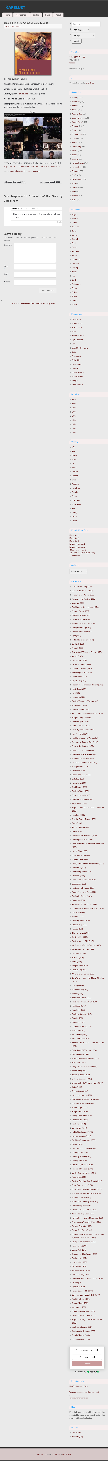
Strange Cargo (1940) (80, 1091)
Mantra (57, 1454)
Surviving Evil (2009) (80, 937)
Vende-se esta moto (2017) (82, 1327)
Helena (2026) (77, 831)
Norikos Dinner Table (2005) (82, 1291)
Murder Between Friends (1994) (84, 1173)
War (73, 192)
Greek (74, 243)
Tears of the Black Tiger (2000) (83, 1315)
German (75, 235)
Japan (30, 171)
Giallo (74, 332)
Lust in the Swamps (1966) (82, 1095)
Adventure (76, 102)
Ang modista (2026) (79, 705)
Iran (73, 508)
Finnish (74, 255)
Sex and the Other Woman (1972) (84, 1254)
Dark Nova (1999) (78, 913)
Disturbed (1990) (78, 779)
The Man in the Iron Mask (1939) (84, 835)
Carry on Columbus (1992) (82, 668)
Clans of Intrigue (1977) (81, 726)
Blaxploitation (77, 364)
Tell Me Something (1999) (81, 664)
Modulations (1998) (79, 1307)
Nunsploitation (77, 377)
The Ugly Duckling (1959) (81, 628)
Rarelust (15, 7)
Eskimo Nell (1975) (79, 1250)
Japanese (36, 171)
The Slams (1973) (78, 771)
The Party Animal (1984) (81, 921)
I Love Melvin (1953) (79, 1262)
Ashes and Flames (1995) (81, 998)
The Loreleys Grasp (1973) (82, 632)
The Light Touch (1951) (80, 791)
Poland (74, 521)
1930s (74, 432)
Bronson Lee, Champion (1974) (83, 624)
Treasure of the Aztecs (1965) (83, 595)
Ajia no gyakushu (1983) (81, 1075)
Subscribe (87, 1364)
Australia (75, 484)
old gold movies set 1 (77, 550)
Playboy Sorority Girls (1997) (83, 941)
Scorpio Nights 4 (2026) (81, 1335)
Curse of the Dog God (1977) (83, 746)
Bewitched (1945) (78, 1030)
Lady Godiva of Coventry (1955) (84, 1148)
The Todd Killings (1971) (81, 1275)
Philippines (76, 500)
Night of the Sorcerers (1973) (83, 640)
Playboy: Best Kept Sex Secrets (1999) (87, 1181)
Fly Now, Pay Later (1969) (82, 1226)
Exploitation (76, 319)
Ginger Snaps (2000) (79, 1108)
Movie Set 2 (74, 538)
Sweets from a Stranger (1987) (83, 750)
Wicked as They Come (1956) (83, 1214)
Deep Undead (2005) (79, 677)
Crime (74, 130)
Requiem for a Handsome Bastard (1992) (87, 685)
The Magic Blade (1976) (81, 615)
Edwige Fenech (78, 372)
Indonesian (76, 251)
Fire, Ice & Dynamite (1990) (82, 1169)
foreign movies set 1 (77, 544)
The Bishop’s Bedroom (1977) (83, 888)
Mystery (75, 159)
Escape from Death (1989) (82, 1230)
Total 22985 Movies (77, 57)
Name (6, 267)
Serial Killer (76, 360)
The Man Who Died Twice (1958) (84, 1210)
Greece (74, 496)
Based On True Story (80, 348)
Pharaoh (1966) (77, 648)
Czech (74, 288)
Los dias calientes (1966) (81, 1136)
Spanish (75, 219)
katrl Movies (76, 1433)
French (74, 223)
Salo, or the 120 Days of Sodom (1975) (87, 652)
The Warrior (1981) (79, 1006)
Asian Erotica (77, 114)
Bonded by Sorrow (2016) (81, 1197)
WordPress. (66, 1454)
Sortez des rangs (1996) (81, 855)
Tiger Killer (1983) (78, 1287)
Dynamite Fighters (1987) (81, 619)
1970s (74, 416)
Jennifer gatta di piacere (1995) (83, 1331)
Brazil (74, 480)
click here (90, 83)
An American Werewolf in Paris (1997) (86, 1222)
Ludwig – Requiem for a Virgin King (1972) (88, 863)
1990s (74, 408)
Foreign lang (76, 147)
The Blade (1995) (78, 876)
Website (6, 282)
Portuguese (76, 284)
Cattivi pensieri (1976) (80, 1152)
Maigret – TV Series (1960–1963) (84, 763)
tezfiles (72, 63)
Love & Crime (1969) (79, 851)
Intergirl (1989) (77, 656)
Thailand (75, 472)
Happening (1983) (78, 697)
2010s (74, 400)
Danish (74, 247)
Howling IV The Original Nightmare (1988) (87, 1218)
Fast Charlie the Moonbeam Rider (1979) (87, 713)
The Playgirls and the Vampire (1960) (86, 738)
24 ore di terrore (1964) (80, 933)
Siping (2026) (77, 1087)
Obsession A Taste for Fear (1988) (85, 742)
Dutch (74, 280)
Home (7, 15)
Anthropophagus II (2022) (51, 182)
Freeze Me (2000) (78, 900)
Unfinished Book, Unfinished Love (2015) (87, 1083)
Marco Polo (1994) (79, 953)
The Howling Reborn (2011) (82, 872)
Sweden (75, 476)
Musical (75, 368)
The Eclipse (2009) (79, 689)
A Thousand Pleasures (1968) (83, 758)
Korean (74, 305)
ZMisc (74, 200)
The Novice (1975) (79, 1124)
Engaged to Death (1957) (81, 1026)
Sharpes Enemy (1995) (80, 611)
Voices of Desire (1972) (81, 1270)
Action (74, 98)
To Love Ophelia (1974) (80, 1054)
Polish (74, 292)
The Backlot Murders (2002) (82, 799)
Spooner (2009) (77, 917)
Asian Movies (74, 556)
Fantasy (75, 143)
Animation (75, 106)
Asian (18, 26)
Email (6, 275)
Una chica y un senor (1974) (82, 1165)
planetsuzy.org (77, 1437)
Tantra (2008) (77, 823)
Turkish (74, 300)
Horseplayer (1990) (79, 783)
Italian (74, 231)
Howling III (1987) (78, 985)
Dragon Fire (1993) (79, 681)
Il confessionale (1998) (80, 827)
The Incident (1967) (79, 1258)
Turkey (74, 513)
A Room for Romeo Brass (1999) (84, 904)
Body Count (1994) (79, 1071)
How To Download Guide (78, 1386)
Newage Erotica (78, 163)
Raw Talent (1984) (78, 1063)
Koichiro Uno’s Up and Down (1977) (85, 1058)
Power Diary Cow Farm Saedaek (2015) (87, 1189)
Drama (74, 138)
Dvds (74, 352)
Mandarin (75, 264)
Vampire (75, 381)
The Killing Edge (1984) (81, 1299)
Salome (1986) (77, 994)
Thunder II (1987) (78, 1022)
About (58, 15)
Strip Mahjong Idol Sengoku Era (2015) (86, 1193)
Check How (15, 303)
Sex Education (77, 179)
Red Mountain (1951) (80, 1120)
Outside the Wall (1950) (81, 1339)
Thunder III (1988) (78, 1010)
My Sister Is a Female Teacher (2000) (86, 945)
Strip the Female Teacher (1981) (84, 819)
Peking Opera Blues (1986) (82, 1116)
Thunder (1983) (77, 1018)
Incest (74, 155)
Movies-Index (21, 15)
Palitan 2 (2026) (78, 958)
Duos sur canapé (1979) (81, 795)
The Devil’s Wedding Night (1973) (84, 1002)
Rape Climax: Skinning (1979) (83, 949)
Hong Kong (76, 488)
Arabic (74, 272)
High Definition (21, 171)
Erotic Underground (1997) (82, 1079)
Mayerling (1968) (78, 603)
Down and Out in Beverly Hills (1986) (86, 1295)
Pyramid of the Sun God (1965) (83, 599)
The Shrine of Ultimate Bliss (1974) (85, 607)
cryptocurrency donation (78, 1398)
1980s (74, 412)
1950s (74, 424)
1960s (12, 171)
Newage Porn (77, 167)
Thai (73, 276)
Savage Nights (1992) (80, 1303)
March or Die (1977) (79, 1128)
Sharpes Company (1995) (81, 718)
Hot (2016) (76, 693)
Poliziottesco (77, 327)
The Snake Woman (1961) (82, 896)
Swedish (75, 239)
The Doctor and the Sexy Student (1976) (87, 1279)
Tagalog (75, 268)
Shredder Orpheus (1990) (14, 182)
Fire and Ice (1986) (79, 1177)
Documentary (77, 134)
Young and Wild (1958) (80, 709)
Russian (75, 296)
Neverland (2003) (78, 815)
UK (73, 463)
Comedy (75, 126)
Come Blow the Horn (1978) (82, 1185)
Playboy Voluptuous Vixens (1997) (85, 701)
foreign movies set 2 (77, 547)
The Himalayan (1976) (80, 722)
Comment (6, 246)
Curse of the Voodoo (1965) (82, 591)
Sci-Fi (74, 175)
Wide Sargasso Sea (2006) (82, 673)
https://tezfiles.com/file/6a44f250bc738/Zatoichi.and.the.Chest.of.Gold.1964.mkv (39, 166)
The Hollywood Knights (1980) (83, 730)
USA (73, 447)
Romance (75, 171)
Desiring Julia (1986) (79, 1161)
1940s (74, 428)
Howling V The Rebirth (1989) (83, 1103)
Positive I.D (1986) (79, 970)
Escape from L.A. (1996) (81, 775)
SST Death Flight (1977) (81, 1039)
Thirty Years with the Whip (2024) (84, 1067)
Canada (75, 492)
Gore (73, 344)
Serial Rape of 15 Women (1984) (84, 1050)
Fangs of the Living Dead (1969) (84, 892)
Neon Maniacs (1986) (80, 990)
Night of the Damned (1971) (82, 1132)
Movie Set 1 (74, 535)
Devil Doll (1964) (78, 644)
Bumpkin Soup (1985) (80, 1112)
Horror (74, 151)
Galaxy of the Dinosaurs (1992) (83, 1242)
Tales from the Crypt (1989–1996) (82, 553)
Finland (74, 517)
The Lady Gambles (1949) (82, 1014)
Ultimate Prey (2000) (79, 925)
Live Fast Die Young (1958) (82, 587)
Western (75, 196)
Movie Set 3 (74, 541)
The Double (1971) (79, 868)
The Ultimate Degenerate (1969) (84, 754)
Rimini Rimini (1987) (79, 1246)
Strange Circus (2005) (80, 767)
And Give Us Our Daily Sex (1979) (85, 1202)
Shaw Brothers (77, 385)
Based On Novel (78, 336)
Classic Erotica (77, 118)
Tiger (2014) (76, 636)
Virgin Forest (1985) (79, 803)
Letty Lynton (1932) (79, 660)
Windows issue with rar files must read (84, 1392)
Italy (73, 451)
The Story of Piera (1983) (81, 1157)
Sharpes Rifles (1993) (80, 966)
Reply (59, 222)
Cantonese (76, 260)
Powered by (80, 1372)
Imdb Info (23, 93)
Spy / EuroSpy (77, 323)
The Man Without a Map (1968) (83, 1140)
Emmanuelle (76, 356)
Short (74, 183)
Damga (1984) (77, 1144)
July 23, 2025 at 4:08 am (28, 209)
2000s (74, 404)
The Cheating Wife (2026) (81, 1206)
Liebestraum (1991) (79, 884)
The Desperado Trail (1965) (82, 840)
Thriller (74, 188)
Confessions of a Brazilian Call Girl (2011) (88, 908)
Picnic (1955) (77, 962)
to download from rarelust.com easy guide (37, 303)
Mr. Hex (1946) (77, 1283)
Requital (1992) (77, 929)
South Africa (76, 504)
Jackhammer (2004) (79, 1035)
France (74, 455)
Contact (36, 15)
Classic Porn (77, 122)
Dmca (47, 15)
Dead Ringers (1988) (79, 787)
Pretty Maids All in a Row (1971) (84, 880)
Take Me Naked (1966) (80, 734)
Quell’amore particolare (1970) (83, 1311)
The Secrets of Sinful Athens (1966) (85, 1099)
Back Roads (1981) (79, 1266)
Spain (74, 459)
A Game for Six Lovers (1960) (83, 974)
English (74, 215)
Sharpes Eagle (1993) (80, 859)
